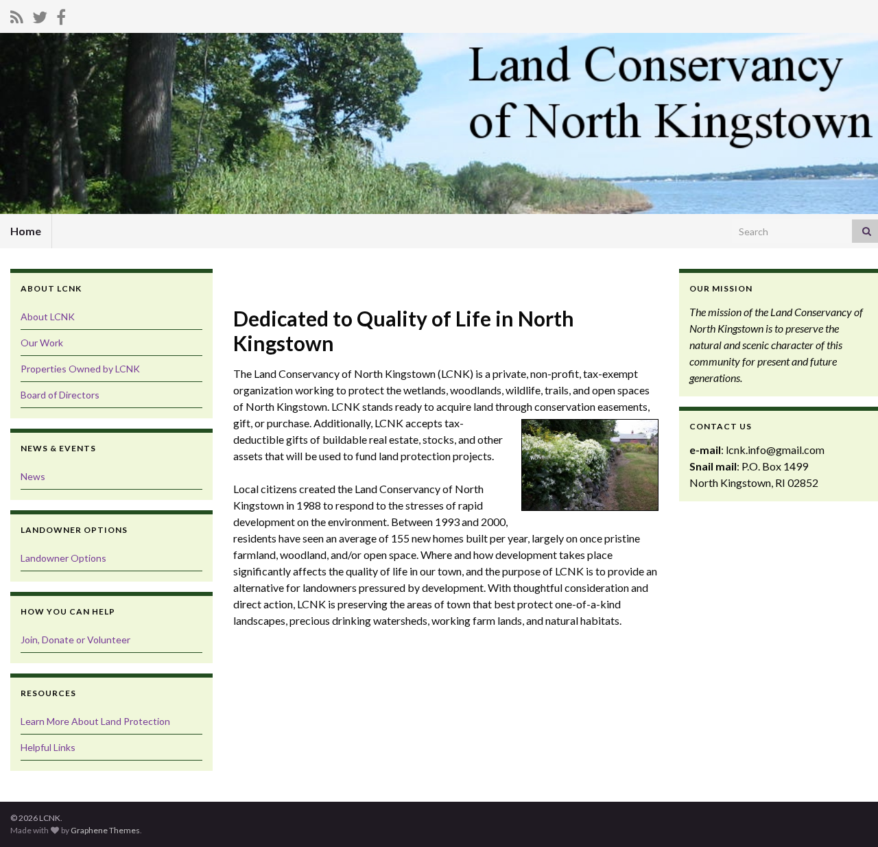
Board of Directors (60, 395)
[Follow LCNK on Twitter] (39, 15)
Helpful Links (48, 747)
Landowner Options (63, 558)
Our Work (42, 342)
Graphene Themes (105, 830)
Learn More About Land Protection (95, 721)
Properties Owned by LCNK (80, 368)
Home (25, 230)
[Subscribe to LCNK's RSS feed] (16, 15)
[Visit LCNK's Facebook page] (61, 15)
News (33, 476)
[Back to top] (847, 816)
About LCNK (48, 316)
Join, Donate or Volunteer (75, 639)
